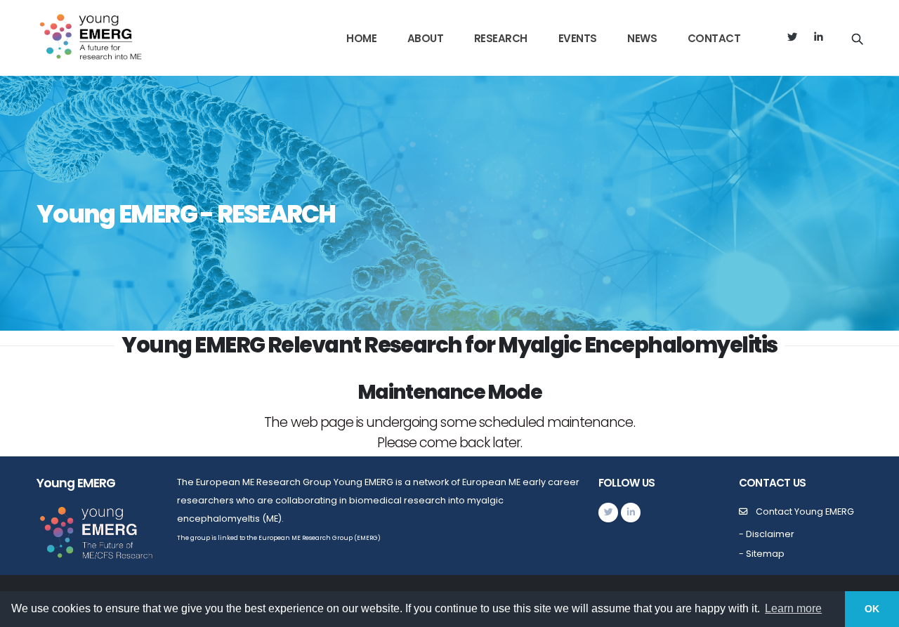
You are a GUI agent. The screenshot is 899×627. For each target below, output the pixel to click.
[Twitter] (791, 37)
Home (361, 38)
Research (500, 38)
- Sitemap (762, 554)
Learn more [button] (793, 608)
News (642, 38)
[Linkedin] (818, 37)
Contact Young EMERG (805, 511)
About (425, 38)
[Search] (857, 38)
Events (577, 38)
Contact (714, 38)
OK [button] (872, 608)
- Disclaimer (766, 534)
